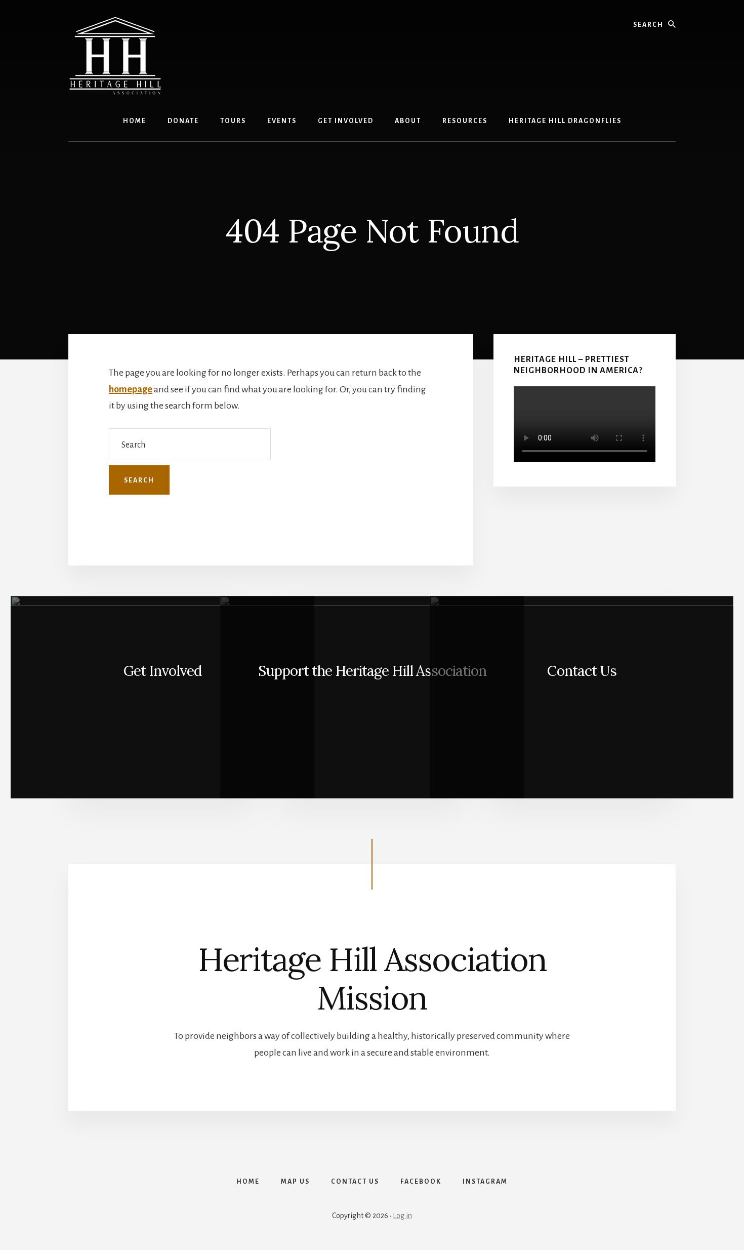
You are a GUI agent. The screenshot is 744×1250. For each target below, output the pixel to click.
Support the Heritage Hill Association (372, 671)
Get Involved (162, 671)
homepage (130, 389)
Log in (402, 1216)
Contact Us (581, 671)
